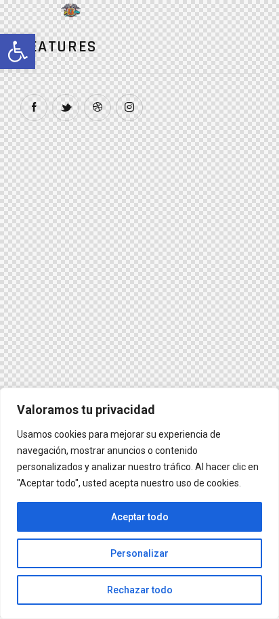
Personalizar (139, 553)
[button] (17, 51)
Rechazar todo (140, 589)
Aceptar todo (140, 516)
